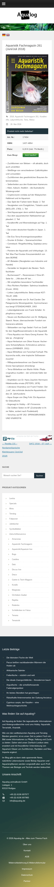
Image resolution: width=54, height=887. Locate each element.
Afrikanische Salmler (15, 670)
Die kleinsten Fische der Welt (19, 657)
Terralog (12, 514)
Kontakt (27, 850)
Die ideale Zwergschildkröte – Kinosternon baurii (28, 680)
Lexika (12, 498)
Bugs (14, 554)
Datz (14, 564)
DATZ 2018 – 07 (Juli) (40, 443)
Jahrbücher (14, 524)
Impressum (27, 869)
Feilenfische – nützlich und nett (20, 675)
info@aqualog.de (17, 801)
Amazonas (16, 539)
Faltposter (13, 519)
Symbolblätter (15, 529)
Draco (14, 575)
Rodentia (15, 605)
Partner (27, 881)
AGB (27, 856)
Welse (31, 120)
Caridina (15, 559)
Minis (11, 509)
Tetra (26, 120)
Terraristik (16, 620)
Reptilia (15, 600)
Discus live (16, 569)
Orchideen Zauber (19, 595)
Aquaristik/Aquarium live (22, 549)
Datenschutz (27, 875)
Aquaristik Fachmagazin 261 (27, 117)
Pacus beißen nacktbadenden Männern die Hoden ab (26, 664)
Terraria (15, 615)
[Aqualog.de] (27, 19)
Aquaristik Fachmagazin (22, 544)
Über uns (27, 844)
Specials (13, 503)
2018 (12, 117)
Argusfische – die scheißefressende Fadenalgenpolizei (22, 686)
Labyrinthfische (16, 120)
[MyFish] (27, 440)
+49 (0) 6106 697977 (19, 794)
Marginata (16, 590)
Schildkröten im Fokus (21, 610)
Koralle (15, 585)
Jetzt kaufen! (30, 155)
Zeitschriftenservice (17, 534)
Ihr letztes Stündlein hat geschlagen (22, 693)
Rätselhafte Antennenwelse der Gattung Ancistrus (29, 697)
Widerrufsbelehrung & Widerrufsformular (27, 863)
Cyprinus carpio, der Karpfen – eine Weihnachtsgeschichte (22, 704)
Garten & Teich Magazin (22, 580)
